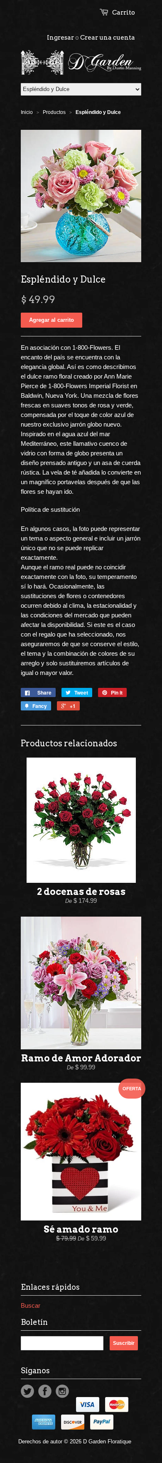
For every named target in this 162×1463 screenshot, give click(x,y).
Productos (54, 112)
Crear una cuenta (107, 37)
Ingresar (60, 37)
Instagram (62, 1391)
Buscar (30, 1305)
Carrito (123, 12)
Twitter (27, 1391)
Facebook (45, 1391)
